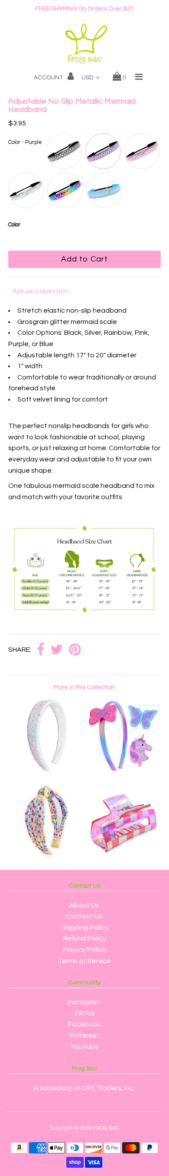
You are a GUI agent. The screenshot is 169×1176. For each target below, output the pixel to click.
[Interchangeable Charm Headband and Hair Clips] (122, 769)
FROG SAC (106, 1128)
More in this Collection (84, 687)
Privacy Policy (84, 949)
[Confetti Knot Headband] (46, 855)
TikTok (84, 1013)
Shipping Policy (84, 927)
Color (14, 225)
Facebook (84, 1024)
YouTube (84, 1046)
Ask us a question (40, 290)
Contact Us (84, 916)
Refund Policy (84, 938)
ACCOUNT (49, 78)
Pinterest (84, 1035)
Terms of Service (84, 960)
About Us (84, 905)
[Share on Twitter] (56, 650)
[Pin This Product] (75, 650)
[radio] (64, 151)
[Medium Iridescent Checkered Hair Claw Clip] (122, 855)
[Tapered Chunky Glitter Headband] (46, 769)
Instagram (84, 1002)
